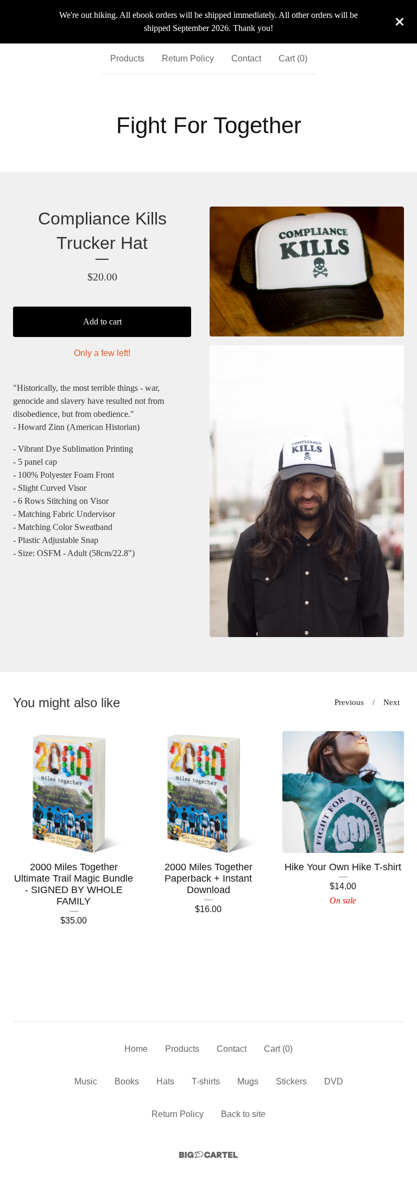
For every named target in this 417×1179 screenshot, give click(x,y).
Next (391, 702)
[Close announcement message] (399, 21)
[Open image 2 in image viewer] (307, 491)
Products (127, 58)
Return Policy (188, 58)
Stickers (291, 1081)
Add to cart (102, 321)
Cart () (293, 58)
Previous (349, 702)
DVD (333, 1081)
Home (136, 1048)
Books (127, 1081)
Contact (246, 58)
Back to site (243, 1114)
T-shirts (206, 1081)
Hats (165, 1081)
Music (85, 1081)
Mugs (247, 1081)
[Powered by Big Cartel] (208, 1155)
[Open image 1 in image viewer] (307, 271)
